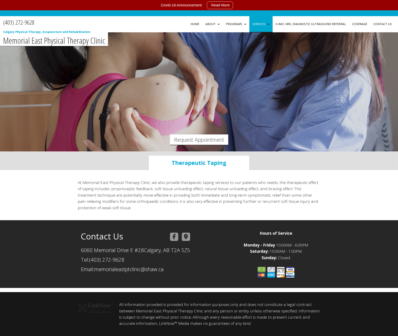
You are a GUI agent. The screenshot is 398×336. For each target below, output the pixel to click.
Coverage (359, 24)
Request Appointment (199, 139)
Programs (234, 24)
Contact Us (382, 24)
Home (195, 24)
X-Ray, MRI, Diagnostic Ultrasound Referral (311, 24)
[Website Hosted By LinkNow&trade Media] (95, 306)
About (210, 24)
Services (258, 24)
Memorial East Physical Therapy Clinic (54, 40)
